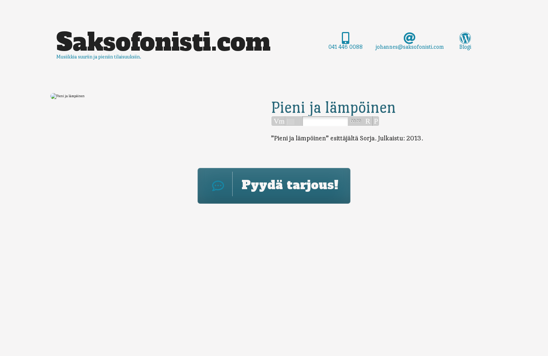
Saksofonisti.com (163, 42)
